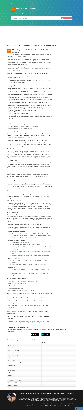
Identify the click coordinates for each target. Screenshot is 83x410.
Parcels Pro (40, 404)
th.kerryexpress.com (22, 13)
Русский (67, 405)
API (69, 404)
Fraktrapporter (64, 404)
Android (30, 329)
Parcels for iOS (49, 393)
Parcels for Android (60, 393)
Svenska (52, 405)
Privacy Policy (47, 404)
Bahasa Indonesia (61, 405)
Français (30, 405)
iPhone (24, 329)
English (27, 405)
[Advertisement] (41, 34)
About (35, 404)
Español (34, 405)
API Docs (72, 404)
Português (39, 405)
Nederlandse (47, 405)
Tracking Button (55, 404)
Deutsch (42, 405)
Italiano (55, 405)
